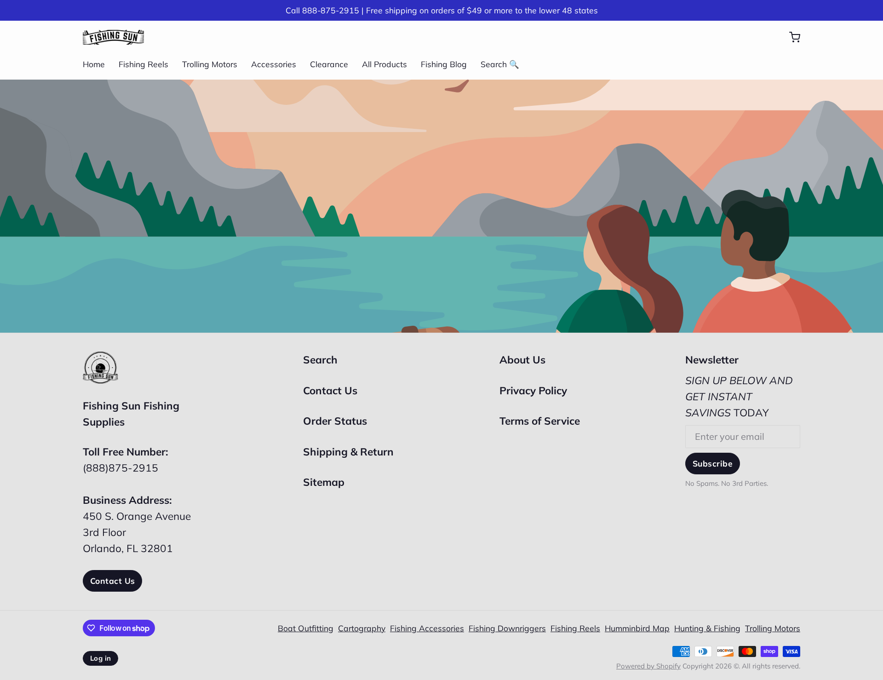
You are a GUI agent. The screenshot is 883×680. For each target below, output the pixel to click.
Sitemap (323, 482)
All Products (384, 64)
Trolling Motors (209, 64)
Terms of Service (539, 420)
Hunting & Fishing (707, 628)
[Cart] (790, 37)
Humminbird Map (637, 628)
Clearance (329, 64)
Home (94, 64)
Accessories (273, 64)
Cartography (361, 628)
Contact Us (112, 581)
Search (320, 359)
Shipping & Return (348, 451)
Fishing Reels (143, 64)
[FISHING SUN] (113, 37)
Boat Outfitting (305, 628)
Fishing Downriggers (507, 628)
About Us (522, 359)
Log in (100, 658)
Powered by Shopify (648, 666)
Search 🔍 (500, 64)
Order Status (335, 420)
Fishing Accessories (427, 628)
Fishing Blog (444, 64)
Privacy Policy (533, 390)
